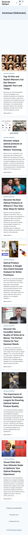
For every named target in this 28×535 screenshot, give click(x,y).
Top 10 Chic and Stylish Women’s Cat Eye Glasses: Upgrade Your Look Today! (13, 82)
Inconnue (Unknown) (8, 73)
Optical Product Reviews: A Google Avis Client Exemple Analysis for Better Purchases (13, 269)
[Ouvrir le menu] (16, 3)
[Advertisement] (14, 37)
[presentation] (14, 63)
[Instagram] (20, 4)
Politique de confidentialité (14, 508)
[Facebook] (20, 1)
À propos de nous (14, 521)
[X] (22, 1)
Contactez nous (14, 514)
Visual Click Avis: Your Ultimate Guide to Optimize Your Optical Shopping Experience (13, 468)
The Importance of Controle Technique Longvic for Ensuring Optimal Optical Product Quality (13, 400)
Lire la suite (7, 113)
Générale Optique (16, 530)
